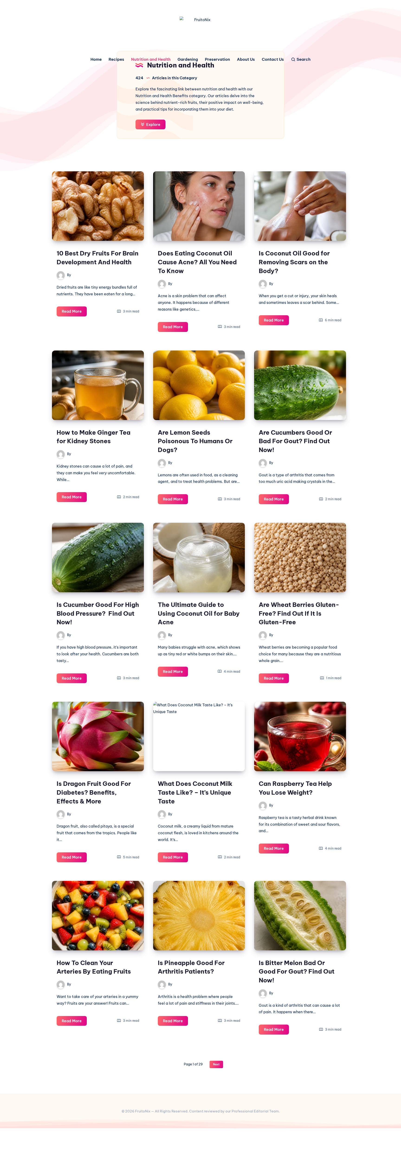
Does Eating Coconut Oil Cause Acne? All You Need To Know (197, 261)
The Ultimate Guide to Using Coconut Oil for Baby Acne (199, 613)
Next (216, 1064)
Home (96, 59)
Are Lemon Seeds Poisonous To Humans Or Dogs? (195, 441)
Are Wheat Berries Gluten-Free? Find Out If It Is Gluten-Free (299, 613)
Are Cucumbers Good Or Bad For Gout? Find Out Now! (295, 441)
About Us (246, 59)
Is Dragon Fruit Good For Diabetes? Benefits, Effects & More (94, 792)
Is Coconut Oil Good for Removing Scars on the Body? (294, 261)
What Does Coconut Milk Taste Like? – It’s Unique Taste (195, 792)
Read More (74, 312)
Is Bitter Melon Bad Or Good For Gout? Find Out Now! (296, 971)
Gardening (188, 59)
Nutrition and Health (151, 59)
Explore (152, 124)
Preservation (217, 59)
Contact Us (273, 59)
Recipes (116, 59)
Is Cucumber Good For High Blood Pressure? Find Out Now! (98, 613)
